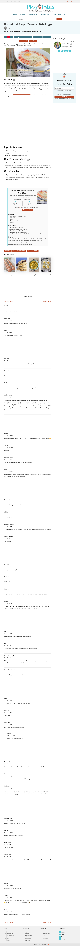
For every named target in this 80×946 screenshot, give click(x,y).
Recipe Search (33, 14)
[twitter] (69, 1)
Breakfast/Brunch (18, 31)
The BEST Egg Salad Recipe (34, 274)
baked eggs (7, 250)
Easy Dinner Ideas (10, 935)
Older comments (8, 301)
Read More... (67, 47)
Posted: (14, 28)
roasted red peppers (32, 250)
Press (11, 1)
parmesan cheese (21, 250)
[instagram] (71, 1)
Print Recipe (33, 40)
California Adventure (29, 937)
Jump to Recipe (24, 40)
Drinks (8, 938)
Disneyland (27, 933)
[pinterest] (73, 1)
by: (8, 28)
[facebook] (67, 1)
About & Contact (46, 933)
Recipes (23, 14)
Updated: (25, 28)
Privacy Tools (45, 938)
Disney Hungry (63, 14)
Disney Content (68, 90)
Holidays (8, 940)
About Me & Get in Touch (18, 1)
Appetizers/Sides (10, 933)
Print (25, 209)
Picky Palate (6, 31)
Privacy (44, 937)
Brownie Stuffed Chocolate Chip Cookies (22, 274)
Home (15, 14)
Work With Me (6, 1)
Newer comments (47, 301)
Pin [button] (31, 209)
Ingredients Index (45, 14)
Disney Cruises (28, 938)
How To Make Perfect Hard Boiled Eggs (22, 94)
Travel (54, 14)
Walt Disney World (28, 935)
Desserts (8, 937)
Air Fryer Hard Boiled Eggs (46, 274)
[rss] (75, 1)
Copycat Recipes (28, 931)
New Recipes (60, 90)
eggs (14, 250)
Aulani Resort (27, 940)
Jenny (11, 28)
